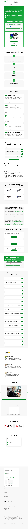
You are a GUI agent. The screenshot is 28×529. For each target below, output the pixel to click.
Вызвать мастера (14, 399)
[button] (27, 392)
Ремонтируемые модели (7, 495)
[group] (9, 426)
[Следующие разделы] (23, 51)
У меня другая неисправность (14, 159)
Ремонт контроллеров (19, 221)
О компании (6, 493)
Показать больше (14, 202)
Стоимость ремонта (7, 488)
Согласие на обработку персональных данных (11, 497)
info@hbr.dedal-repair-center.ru (13, 442)
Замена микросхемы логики (8, 223)
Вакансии (5, 492)
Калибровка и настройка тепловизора (18, 224)
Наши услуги (6, 496)
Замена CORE (13, 223)
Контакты (5, 491)
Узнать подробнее (14, 236)
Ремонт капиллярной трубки (13, 221)
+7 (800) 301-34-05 (16, 1)
